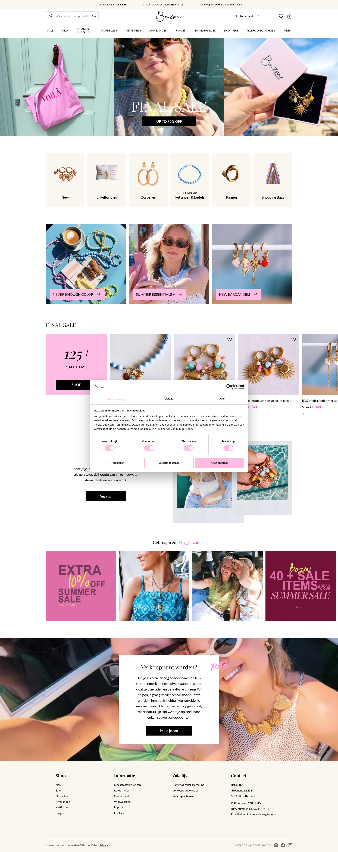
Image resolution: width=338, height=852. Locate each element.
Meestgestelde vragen (127, 784)
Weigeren (118, 462)
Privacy (103, 845)
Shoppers (231, 30)
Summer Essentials (84, 30)
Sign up (105, 496)
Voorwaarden (122, 801)
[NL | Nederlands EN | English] (247, 16)
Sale (50, 30)
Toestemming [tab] (116, 398)
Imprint (118, 807)
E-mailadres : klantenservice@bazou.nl (254, 814)
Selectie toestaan (169, 462)
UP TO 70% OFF (169, 121)
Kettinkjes (62, 807)
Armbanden (158, 30)
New (65, 30)
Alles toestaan (219, 462)
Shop (61, 775)
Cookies (119, 813)
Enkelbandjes (205, 30)
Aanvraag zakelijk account (188, 784)
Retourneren (122, 790)
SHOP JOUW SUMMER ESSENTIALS (163, 4)
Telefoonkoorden (260, 30)
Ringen (181, 30)
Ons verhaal (121, 796)
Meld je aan (169, 731)
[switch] (149, 448)
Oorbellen (109, 30)
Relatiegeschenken (184, 796)
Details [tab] (169, 398)
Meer (287, 30)
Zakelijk (180, 775)
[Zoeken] (94, 16)
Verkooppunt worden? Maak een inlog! (221, 4)
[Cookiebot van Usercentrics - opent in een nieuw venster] (229, 386)
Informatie (124, 775)
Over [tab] (222, 398)
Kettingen (133, 30)
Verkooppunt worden (186, 790)
